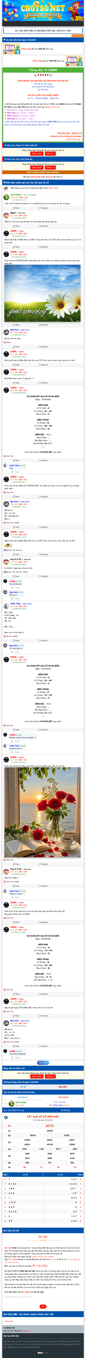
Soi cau (10, 1341)
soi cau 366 (72, 1259)
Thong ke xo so (14, 1346)
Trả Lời (17, 472)
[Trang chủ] (43, 10)
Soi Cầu (25, 1291)
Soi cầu (7, 1247)
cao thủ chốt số (33, 1346)
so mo (23, 1346)
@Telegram (26, 1330)
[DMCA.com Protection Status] (43, 1352)
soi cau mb (16, 1344)
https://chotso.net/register (43, 1256)
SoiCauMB (12, 1259)
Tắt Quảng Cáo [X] (77, 36)
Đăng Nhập (37, 153)
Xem (43, 1306)
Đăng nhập (58, 1105)
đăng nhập (53, 187)
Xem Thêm (43, 1063)
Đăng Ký (50, 153)
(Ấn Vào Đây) (40, 1265)
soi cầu (53, 1259)
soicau (15, 1262)
